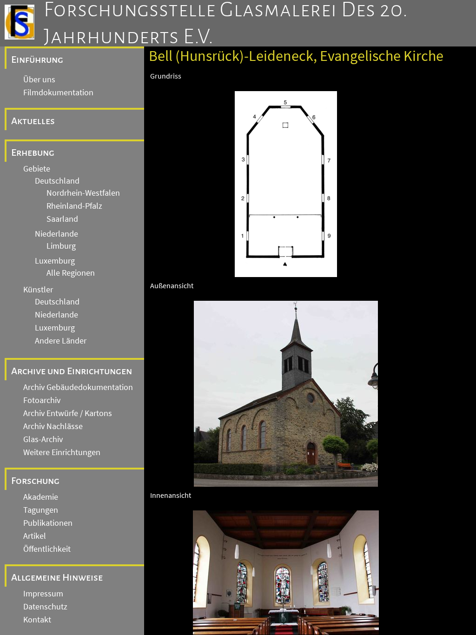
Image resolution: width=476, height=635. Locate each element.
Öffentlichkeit (47, 549)
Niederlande (56, 234)
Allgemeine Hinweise (57, 577)
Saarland (62, 219)
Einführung (37, 59)
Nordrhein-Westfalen (83, 193)
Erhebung (32, 152)
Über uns (39, 79)
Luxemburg (55, 261)
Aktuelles (33, 121)
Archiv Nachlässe (53, 426)
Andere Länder (60, 341)
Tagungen (40, 510)
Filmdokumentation (58, 92)
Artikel (34, 536)
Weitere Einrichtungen (61, 452)
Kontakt (37, 620)
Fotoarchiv (41, 400)
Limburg (61, 246)
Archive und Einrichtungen (71, 371)
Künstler (38, 289)
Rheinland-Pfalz (74, 206)
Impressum (43, 594)
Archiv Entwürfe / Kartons (67, 413)
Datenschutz (45, 607)
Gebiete (36, 169)
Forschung (35, 481)
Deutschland (57, 181)
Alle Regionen (70, 273)
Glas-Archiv (43, 439)
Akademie (40, 497)
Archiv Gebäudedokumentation (78, 387)
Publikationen (48, 523)
